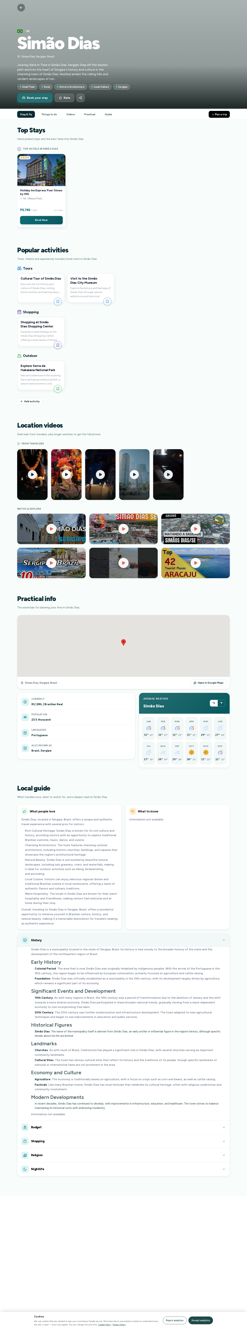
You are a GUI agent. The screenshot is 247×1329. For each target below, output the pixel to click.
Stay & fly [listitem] (26, 114)
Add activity (32, 401)
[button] (41, 190)
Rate (67, 97)
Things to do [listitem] (49, 114)
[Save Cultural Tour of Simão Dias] (58, 301)
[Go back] (21, 8)
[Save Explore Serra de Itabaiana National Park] (58, 389)
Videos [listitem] (70, 114)
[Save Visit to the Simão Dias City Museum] (107, 301)
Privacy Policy (119, 1324)
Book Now (41, 220)
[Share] (80, 98)
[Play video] (51, 529)
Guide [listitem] (108, 114)
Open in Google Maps (210, 682)
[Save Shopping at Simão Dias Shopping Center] (58, 345)
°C (213, 703)
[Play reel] (32, 474)
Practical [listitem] (89, 114)
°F (221, 703)
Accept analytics (200, 1320)
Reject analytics (175, 1320)
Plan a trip (220, 114)
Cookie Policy (104, 1324)
